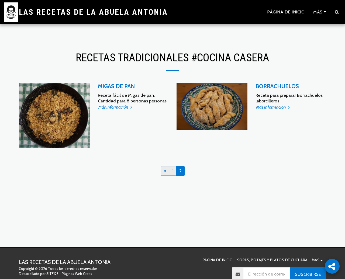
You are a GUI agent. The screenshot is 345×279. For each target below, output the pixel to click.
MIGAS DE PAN (116, 86)
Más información (113, 107)
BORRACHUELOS (277, 86)
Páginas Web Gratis (77, 273)
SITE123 (52, 273)
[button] (337, 12)
